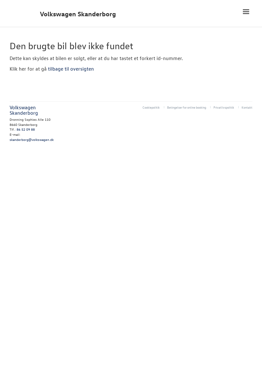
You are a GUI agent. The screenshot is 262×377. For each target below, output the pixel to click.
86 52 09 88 (26, 129)
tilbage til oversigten (71, 68)
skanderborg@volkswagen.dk (32, 139)
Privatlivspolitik (223, 107)
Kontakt (247, 107)
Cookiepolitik (151, 107)
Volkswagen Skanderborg (78, 14)
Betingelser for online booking (186, 107)
